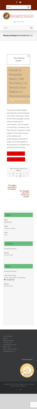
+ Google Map (10, 279)
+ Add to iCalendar (16, 159)
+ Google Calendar (16, 154)
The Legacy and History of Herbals (12, 187)
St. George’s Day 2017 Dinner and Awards (24, 194)
